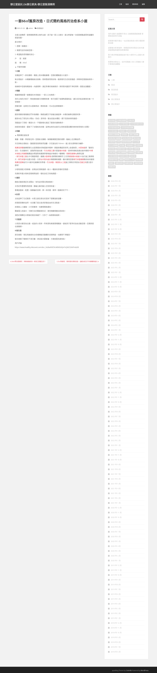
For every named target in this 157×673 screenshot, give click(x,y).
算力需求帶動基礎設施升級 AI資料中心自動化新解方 (126, 56)
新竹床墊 (21, 159)
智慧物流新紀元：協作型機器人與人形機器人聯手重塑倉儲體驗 (126, 63)
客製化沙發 (131, 131)
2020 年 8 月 (116, 527)
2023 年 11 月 (116, 339)
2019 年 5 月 (116, 599)
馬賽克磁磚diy (71, 153)
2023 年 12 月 (116, 335)
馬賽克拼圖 (19, 147)
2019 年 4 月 (116, 604)
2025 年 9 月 (116, 234)
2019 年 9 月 (116, 580)
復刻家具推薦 (126, 142)
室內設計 (124, 135)
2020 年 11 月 (116, 512)
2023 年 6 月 (116, 363)
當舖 (143, 4)
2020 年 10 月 (116, 517)
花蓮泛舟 (82, 162)
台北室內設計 (113, 131)
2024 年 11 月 (116, 282)
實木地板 (137, 138)
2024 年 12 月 (116, 277)
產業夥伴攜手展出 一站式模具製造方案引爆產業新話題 (126, 42)
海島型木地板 (124, 156)
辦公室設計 (115, 104)
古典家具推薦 (121, 120)
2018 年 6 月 (116, 652)
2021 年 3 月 (116, 493)
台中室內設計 (46, 159)
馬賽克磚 (112, 167)
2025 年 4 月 (116, 258)
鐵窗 (121, 160)
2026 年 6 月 (116, 191)
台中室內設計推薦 (127, 127)
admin (30, 28)
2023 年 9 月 (116, 349)
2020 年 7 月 (116, 532)
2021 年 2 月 (116, 498)
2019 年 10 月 (116, 575)
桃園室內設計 (121, 149)
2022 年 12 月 (116, 392)
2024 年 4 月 (116, 315)
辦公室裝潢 (115, 99)
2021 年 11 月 (116, 455)
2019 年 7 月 (116, 589)
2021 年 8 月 (116, 469)
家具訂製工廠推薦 (115, 138)
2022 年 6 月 (116, 421)
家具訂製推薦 (127, 138)
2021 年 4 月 (116, 488)
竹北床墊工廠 (49, 150)
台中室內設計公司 (137, 124)
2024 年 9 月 (116, 291)
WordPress (144, 670)
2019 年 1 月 (116, 618)
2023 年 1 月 (116, 387)
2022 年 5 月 (116, 426)
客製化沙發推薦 (114, 135)
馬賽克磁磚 (138, 163)
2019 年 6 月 (116, 594)
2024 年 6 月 (116, 306)
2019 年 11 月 (116, 570)
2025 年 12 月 (116, 219)
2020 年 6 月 (116, 536)
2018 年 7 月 (116, 647)
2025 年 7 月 (116, 243)
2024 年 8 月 (116, 296)
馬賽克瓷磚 (19, 162)
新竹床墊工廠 (22, 156)
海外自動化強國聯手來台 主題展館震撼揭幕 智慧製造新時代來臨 (125, 35)
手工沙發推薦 (113, 145)
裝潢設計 (40, 28)
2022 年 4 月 (116, 431)
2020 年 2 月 (116, 556)
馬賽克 (111, 163)
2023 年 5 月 (116, 368)
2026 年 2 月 (116, 210)
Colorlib (129, 670)
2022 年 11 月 (116, 397)
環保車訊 (135, 4)
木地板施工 (130, 145)
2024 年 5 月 (116, 311)
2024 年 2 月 (116, 325)
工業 (120, 4)
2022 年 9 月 (116, 407)
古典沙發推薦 (113, 124)
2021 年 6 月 (116, 479)
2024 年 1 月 (116, 330)
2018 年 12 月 (116, 623)
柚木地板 (62, 150)
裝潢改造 (114, 89)
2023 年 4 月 (116, 373)
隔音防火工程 (60, 162)
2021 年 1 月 (116, 503)
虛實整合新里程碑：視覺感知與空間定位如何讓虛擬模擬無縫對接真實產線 (126, 49)
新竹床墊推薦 (79, 159)
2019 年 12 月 (116, 565)
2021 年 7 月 (116, 474)
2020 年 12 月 (116, 508)
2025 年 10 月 (116, 229)
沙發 (129, 149)
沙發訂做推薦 (113, 156)
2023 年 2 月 (116, 383)
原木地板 (112, 120)
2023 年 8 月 (116, 354)
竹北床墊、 (51, 162)
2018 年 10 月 (116, 632)
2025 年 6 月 (116, 248)
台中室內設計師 (114, 127)
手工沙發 (136, 142)
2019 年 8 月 (116, 584)
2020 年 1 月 (116, 560)
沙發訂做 (139, 152)
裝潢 (127, 4)
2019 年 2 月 (116, 613)
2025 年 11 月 (116, 224)
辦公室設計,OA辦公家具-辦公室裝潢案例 (32, 4)
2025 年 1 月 (116, 272)
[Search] (142, 19)
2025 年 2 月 (116, 267)
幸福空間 (112, 142)
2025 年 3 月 (116, 263)
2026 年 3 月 (116, 205)
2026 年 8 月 (116, 181)
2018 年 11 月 (116, 628)
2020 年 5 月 (116, 541)
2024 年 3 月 (116, 320)
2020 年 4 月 (116, 546)
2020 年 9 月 (116, 522)
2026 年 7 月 (116, 186)
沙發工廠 (112, 152)
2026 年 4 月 (116, 200)
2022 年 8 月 (116, 411)
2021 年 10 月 (116, 459)
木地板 (122, 145)
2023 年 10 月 (116, 344)
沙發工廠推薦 (121, 152)
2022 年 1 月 (116, 445)
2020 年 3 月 (116, 551)
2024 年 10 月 (116, 287)
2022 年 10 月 (116, 402)
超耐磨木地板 (74, 156)
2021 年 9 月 (116, 464)
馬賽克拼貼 (119, 163)
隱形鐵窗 (139, 160)
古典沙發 (131, 120)
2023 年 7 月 (116, 359)
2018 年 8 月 (116, 642)
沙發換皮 (131, 152)
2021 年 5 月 (116, 483)
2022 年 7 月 (116, 416)
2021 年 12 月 (116, 450)
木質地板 (81, 147)
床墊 (118, 142)
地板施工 (123, 131)
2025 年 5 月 (116, 253)
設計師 (133, 156)
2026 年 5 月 (116, 195)
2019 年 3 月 (116, 608)
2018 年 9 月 (116, 637)
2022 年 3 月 (116, 435)
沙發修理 (47, 156)
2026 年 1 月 (116, 215)
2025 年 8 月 (116, 239)
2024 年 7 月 (116, 301)
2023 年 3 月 (116, 378)
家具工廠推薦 (134, 135)
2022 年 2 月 (116, 440)
